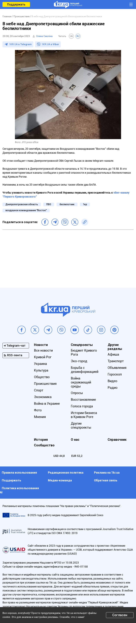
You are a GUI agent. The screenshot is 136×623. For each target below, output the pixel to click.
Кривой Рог (42, 357)
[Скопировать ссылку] (84, 222)
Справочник (117, 440)
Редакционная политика (65, 472)
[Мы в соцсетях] (21, 330)
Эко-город (79, 361)
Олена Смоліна (44, 36)
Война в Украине (47, 404)
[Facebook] (44, 222)
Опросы (77, 393)
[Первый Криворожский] (68, 4)
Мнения (40, 417)
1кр (85, 204)
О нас (75, 440)
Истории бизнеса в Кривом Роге (84, 415)
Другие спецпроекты (81, 425)
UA (71, 36)
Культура (41, 370)
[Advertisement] (68, 256)
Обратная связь (105, 480)
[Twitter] (74, 222)
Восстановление (83, 400)
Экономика (43, 397)
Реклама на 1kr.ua (107, 472)
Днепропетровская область (21, 204)
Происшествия (45, 384)
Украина (40, 364)
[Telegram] (54, 222)
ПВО (48, 204)
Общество (42, 377)
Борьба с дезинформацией (84, 370)
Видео (112, 381)
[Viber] (64, 222)
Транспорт (116, 361)
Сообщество (44, 445)
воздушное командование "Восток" (26, 210)
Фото (38, 410)
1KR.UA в (20, 44)
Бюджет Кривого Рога (84, 352)
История (41, 440)
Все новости (43, 350)
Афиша (113, 354)
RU (77, 36)
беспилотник (67, 204)
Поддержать (16, 4)
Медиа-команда (60, 480)
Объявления (117, 368)
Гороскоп (115, 374)
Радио (112, 388)
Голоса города (82, 406)
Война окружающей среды (81, 382)
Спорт (38, 390)
